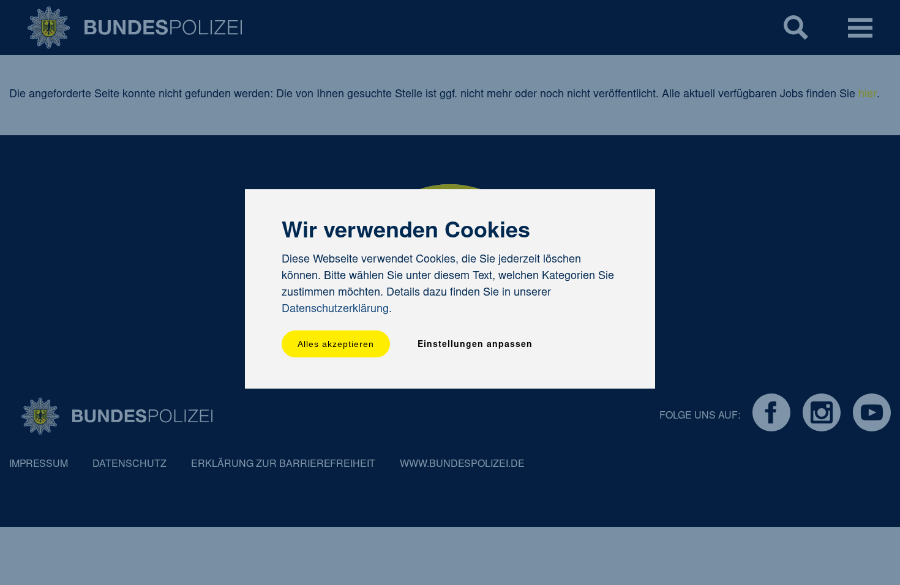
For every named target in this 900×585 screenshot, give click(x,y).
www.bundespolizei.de (462, 464)
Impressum (38, 464)
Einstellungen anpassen (475, 345)
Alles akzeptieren (336, 344)
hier (867, 94)
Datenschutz (129, 464)
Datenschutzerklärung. (337, 309)
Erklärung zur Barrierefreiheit (283, 464)
